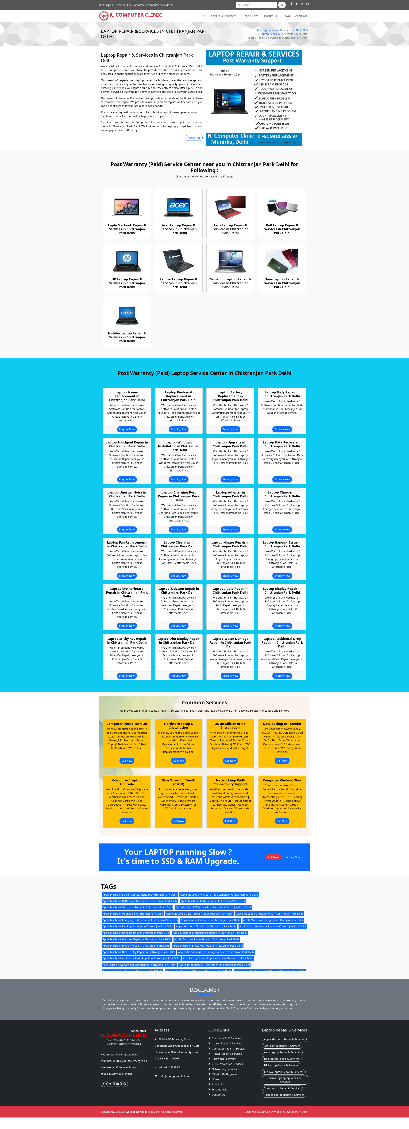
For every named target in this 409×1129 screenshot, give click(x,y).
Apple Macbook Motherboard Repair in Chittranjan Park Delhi (210, 933)
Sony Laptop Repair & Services (282, 1088)
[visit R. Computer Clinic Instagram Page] (307, 4)
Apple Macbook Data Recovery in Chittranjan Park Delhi (199, 913)
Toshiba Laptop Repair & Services (284, 1095)
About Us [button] (270, 16)
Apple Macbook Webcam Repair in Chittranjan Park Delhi (137, 939)
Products (251, 16)
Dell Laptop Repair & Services (281, 1059)
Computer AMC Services (226, 1038)
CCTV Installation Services (227, 1064)
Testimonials (219, 1089)
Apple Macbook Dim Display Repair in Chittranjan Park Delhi (139, 952)
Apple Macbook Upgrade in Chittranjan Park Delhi (133, 913)
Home (215, 1079)
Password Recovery (223, 1059)
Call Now (127, 760)
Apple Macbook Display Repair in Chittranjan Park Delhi (136, 945)
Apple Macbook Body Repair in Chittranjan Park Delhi (213, 901)
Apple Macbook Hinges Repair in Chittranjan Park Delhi (272, 926)
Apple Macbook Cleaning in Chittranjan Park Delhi (206, 926)
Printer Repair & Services (227, 1054)
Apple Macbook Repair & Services (284, 1039)
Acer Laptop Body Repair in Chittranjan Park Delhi (132, 971)
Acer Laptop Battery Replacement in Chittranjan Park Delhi (214, 965)
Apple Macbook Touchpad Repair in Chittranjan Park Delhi (138, 907)
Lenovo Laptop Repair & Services (284, 1072)
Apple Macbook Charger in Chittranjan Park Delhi (273, 920)
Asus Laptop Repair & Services (282, 1052)
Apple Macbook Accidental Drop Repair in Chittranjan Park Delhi (141, 958)
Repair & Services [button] (224, 16)
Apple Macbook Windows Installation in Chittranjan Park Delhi (213, 907)
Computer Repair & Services (229, 1049)
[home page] (204, 16)
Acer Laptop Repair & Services (282, 1046)
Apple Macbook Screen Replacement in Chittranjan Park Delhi (140, 894)
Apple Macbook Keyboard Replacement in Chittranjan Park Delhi (219, 894)
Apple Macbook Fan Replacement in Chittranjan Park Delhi (138, 926)
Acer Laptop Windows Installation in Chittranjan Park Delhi (269, 971)
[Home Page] (258, 30)
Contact (301, 16)
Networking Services (224, 1069)
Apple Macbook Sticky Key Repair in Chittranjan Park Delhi (208, 945)
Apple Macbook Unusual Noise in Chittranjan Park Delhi (269, 913)
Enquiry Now (127, 429)
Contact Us (218, 1095)
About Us (217, 1084)
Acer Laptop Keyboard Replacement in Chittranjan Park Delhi (139, 965)
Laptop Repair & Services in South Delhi (284, 34)
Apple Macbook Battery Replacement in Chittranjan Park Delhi (140, 901)
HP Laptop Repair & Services (281, 1065)
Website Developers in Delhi (143, 1111)
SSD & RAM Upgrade (224, 1074)
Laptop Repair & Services (227, 1043)
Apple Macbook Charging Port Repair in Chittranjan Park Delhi (140, 920)
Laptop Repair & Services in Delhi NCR (285, 30)
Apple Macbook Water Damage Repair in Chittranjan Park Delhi (216, 952)
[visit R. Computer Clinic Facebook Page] (291, 4)
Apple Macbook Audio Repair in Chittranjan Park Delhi (206, 939)
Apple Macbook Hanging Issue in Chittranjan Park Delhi (136, 933)
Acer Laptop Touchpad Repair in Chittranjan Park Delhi (198, 971)
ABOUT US (194, 137)
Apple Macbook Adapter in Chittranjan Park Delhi (210, 920)
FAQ (287, 16)
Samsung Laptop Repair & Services (285, 1080)
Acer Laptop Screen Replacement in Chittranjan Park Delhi (218, 958)
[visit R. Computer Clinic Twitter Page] (296, 4)
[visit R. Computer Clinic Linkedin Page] (302, 4)
